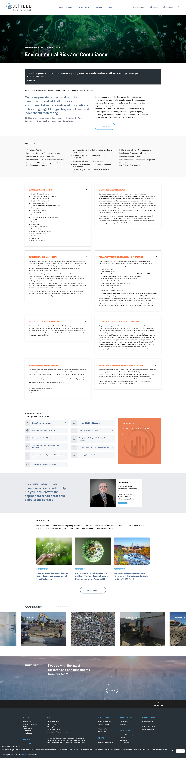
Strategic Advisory (103, 724)
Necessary (8, 755)
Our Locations (124, 743)
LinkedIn (25, 744)
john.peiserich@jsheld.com (126, 499)
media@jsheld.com (148, 721)
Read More (31, 80)
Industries (123, 724)
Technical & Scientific (56, 91)
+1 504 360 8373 (127, 494)
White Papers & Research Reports (105, 743)
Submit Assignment (53, 721)
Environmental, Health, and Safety (81, 91)
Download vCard (123, 503)
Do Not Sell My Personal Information (58, 732)
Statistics (21, 755)
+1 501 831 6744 (127, 497)
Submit (112, 690)
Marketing (31, 755)
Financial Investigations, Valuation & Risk (105, 728)
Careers (122, 737)
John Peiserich (124, 483)
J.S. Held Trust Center (53, 729)
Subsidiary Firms (52, 727)
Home (27, 91)
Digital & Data (102, 731)
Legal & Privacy (51, 724)
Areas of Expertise (38, 91)
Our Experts (123, 740)
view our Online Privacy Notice (137, 749)
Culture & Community (126, 735)
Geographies (124, 721)
